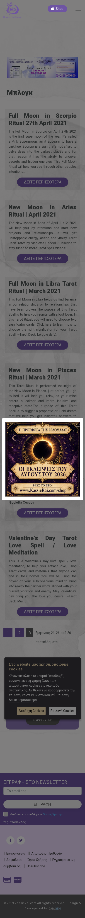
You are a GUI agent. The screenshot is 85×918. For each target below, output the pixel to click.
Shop (59, 9)
